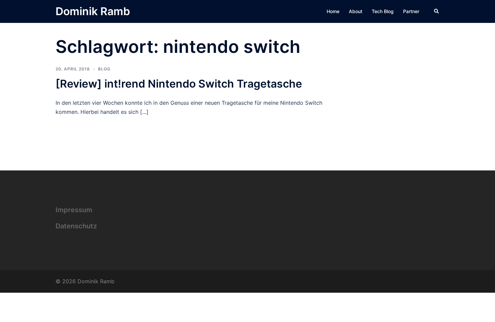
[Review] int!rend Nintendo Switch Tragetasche (179, 83)
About (355, 11)
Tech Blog (383, 11)
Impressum (74, 210)
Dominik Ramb (93, 11)
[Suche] (436, 11)
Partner (411, 11)
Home (333, 11)
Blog (104, 68)
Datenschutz (76, 226)
